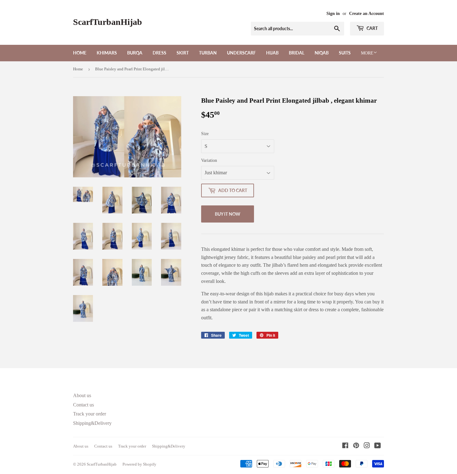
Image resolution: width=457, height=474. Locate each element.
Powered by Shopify (139, 464)
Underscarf (241, 52)
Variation (209, 160)
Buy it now (227, 214)
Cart (372, 28)
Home (79, 52)
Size (205, 133)
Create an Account (366, 13)
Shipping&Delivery (92, 423)
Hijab (272, 52)
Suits (345, 52)
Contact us (83, 404)
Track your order (89, 413)
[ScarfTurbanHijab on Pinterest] (356, 446)
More (367, 53)
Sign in (333, 13)
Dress (159, 52)
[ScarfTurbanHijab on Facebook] (345, 446)
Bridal (296, 52)
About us (82, 395)
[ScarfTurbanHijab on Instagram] (367, 446)
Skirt (183, 52)
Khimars (107, 52)
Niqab (322, 52)
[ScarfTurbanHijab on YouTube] (377, 446)
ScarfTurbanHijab (107, 22)
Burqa (134, 52)
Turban (208, 52)
